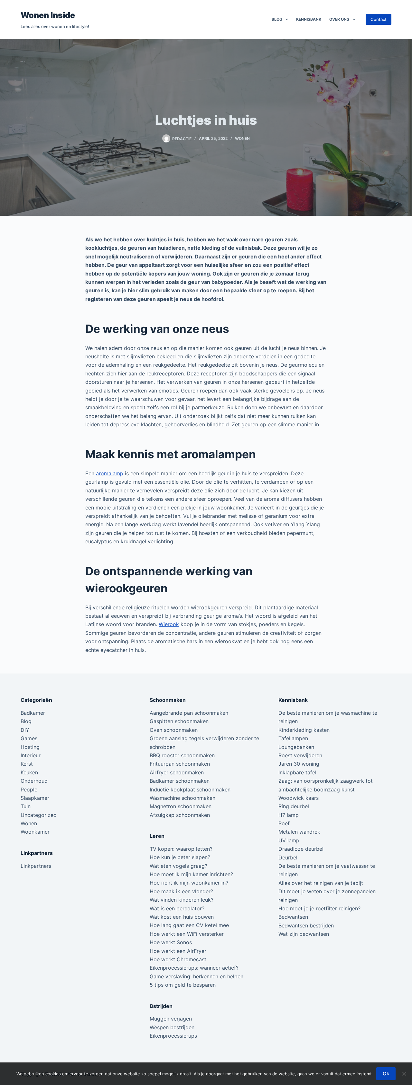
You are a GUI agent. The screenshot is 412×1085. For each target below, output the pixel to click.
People (29, 789)
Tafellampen (293, 738)
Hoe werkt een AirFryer (178, 951)
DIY (25, 730)
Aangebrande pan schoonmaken (189, 713)
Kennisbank (308, 19)
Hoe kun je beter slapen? (180, 857)
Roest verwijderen (300, 755)
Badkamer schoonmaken (180, 781)
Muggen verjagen (171, 1018)
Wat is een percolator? (177, 908)
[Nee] (404, 1073)
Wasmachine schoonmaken (182, 798)
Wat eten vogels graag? (178, 866)
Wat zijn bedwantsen (303, 934)
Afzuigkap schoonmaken (180, 815)
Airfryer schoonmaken (177, 772)
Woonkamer (35, 831)
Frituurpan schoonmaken (180, 763)
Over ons (339, 19)
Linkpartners (36, 866)
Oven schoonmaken (174, 730)
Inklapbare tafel (297, 772)
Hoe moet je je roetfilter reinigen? (319, 908)
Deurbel (287, 857)
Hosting (30, 747)
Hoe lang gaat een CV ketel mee (189, 925)
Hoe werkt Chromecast (178, 959)
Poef (284, 823)
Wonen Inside (48, 15)
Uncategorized (39, 815)
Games (29, 738)
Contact (378, 19)
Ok (386, 1073)
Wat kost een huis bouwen (182, 917)
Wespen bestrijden (172, 1027)
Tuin (26, 806)
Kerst (27, 763)
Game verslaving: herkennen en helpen (196, 976)
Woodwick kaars (298, 798)
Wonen (242, 138)
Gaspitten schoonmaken (179, 721)
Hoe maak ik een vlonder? (181, 891)
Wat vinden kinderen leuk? (181, 899)
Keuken (29, 772)
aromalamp (109, 473)
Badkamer (33, 713)
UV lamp (288, 840)
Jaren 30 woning (298, 763)
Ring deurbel (293, 806)
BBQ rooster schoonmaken (182, 755)
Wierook (169, 624)
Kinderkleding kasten (304, 730)
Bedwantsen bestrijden (306, 925)
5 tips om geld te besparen (183, 985)
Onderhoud (34, 781)
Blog (277, 19)
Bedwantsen (293, 917)
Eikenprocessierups (173, 1035)
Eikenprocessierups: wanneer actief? (194, 967)
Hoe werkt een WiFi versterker (187, 934)
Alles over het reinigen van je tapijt (320, 883)
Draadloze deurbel (300, 849)
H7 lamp (288, 815)
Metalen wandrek (299, 831)
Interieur (31, 755)
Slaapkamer (35, 798)
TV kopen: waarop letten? (181, 849)
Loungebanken (296, 747)
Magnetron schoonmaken (180, 806)
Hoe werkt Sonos (171, 942)
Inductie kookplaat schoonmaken (190, 789)
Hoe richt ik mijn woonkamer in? (189, 882)
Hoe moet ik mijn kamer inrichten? (191, 874)
